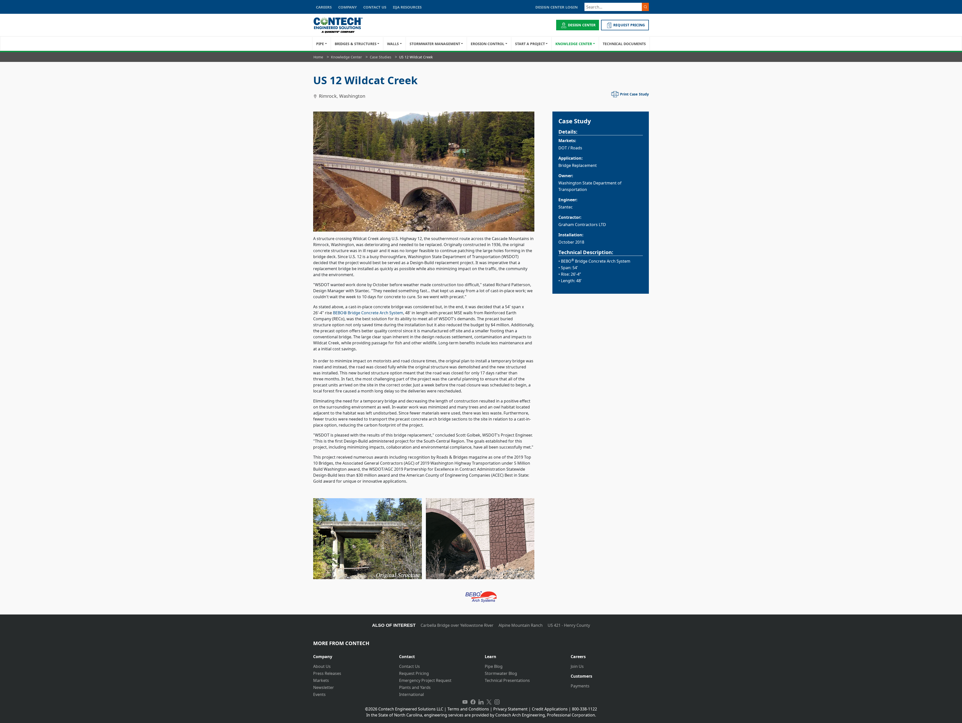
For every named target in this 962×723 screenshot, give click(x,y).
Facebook (473, 702)
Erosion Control (487, 43)
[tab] (352, 654)
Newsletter (323, 687)
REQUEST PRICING (629, 25)
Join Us (577, 666)
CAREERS (324, 7)
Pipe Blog (494, 666)
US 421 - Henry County (569, 625)
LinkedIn (481, 702)
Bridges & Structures (356, 43)
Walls (393, 43)
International (411, 694)
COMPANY (347, 7)
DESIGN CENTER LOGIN (556, 7)
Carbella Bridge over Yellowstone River (457, 625)
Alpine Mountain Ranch (521, 625)
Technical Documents (624, 43)
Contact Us (409, 666)
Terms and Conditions (468, 709)
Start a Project (530, 43)
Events (319, 694)
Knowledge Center (573, 43)
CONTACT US (374, 7)
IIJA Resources (407, 7)
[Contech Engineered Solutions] (341, 25)
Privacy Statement (510, 709)
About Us (322, 666)
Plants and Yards (415, 687)
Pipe (320, 43)
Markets (321, 680)
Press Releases (327, 673)
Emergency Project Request (425, 680)
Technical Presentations (507, 680)
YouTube (465, 702)
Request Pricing (414, 673)
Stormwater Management (435, 43)
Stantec (565, 207)
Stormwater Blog (501, 673)
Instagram (497, 702)
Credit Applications (550, 709)
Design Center (581, 25)
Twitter (489, 702)
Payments (580, 686)
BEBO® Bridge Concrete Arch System (368, 313)
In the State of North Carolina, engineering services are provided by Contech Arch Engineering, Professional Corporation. (481, 715)
